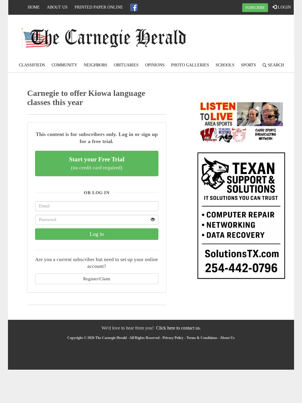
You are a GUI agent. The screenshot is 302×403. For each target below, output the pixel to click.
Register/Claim (96, 278)
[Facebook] (134, 7)
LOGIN (284, 7)
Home (34, 7)
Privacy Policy (173, 338)
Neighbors (95, 65)
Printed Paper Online (99, 7)
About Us (57, 7)
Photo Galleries (190, 65)
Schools (225, 65)
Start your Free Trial (96, 163)
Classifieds (32, 65)
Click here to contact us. (178, 327)
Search (275, 65)
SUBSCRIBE (255, 8)
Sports (248, 65)
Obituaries (126, 65)
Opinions (155, 65)
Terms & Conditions (201, 338)
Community (64, 65)
